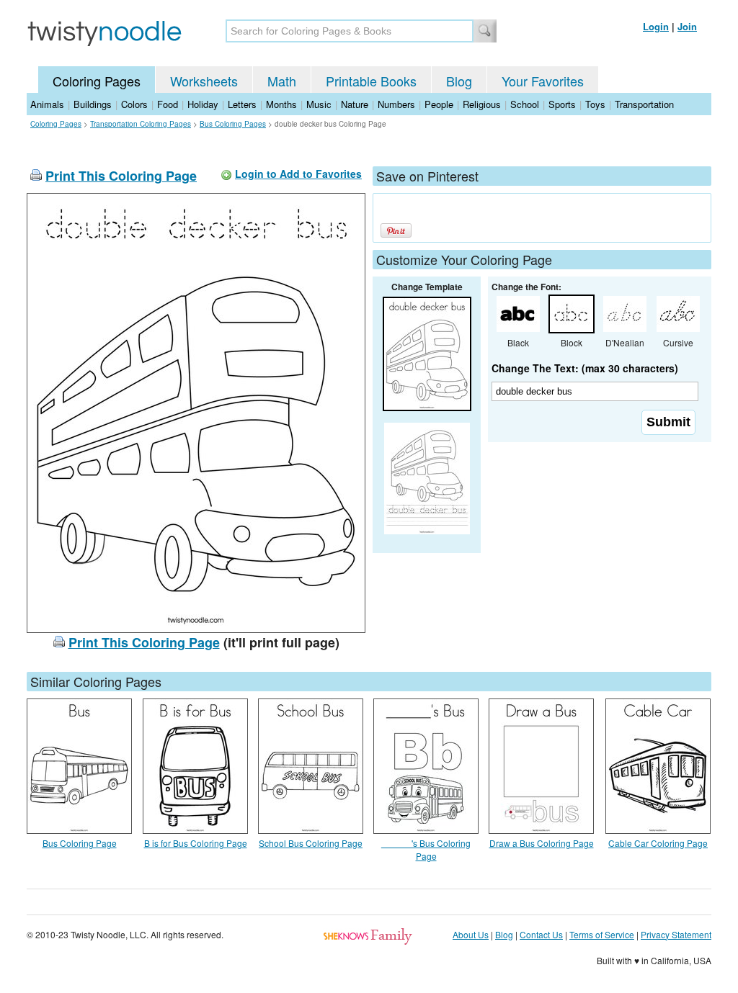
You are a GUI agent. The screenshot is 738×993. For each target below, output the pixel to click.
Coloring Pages (97, 80)
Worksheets (204, 80)
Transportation (644, 104)
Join (687, 26)
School (524, 104)
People (438, 104)
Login (656, 26)
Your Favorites (543, 80)
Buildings (93, 104)
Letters (242, 104)
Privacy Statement (676, 934)
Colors (134, 104)
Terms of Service (601, 934)
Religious (482, 104)
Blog (459, 80)
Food (167, 104)
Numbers (396, 104)
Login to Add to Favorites (298, 173)
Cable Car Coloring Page (658, 843)
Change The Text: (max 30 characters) (585, 368)
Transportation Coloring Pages (140, 124)
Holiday (202, 104)
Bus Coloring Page (80, 843)
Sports (562, 104)
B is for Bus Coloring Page (195, 843)
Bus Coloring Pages (233, 124)
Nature (354, 104)
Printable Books (371, 80)
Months (281, 104)
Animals (47, 104)
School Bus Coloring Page (311, 843)
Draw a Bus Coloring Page (541, 843)
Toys (595, 104)
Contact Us (541, 934)
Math (281, 80)
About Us (471, 934)
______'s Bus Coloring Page (426, 849)
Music (319, 104)
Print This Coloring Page (121, 175)
